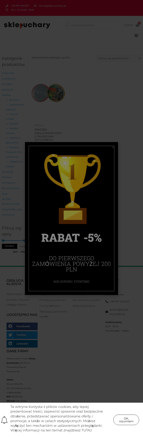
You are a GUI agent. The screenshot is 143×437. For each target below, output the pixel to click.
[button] (126, 420)
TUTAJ (87, 430)
